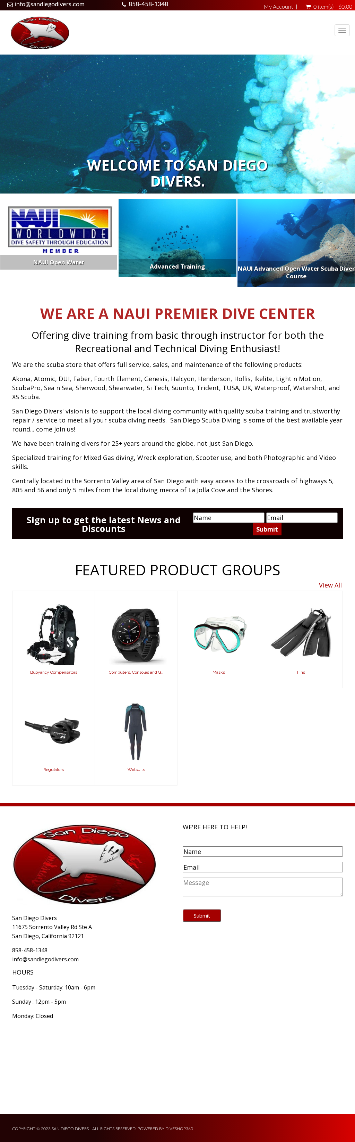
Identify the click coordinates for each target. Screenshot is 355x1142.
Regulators (53, 769)
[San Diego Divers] (40, 32)
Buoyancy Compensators (53, 672)
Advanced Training (177, 266)
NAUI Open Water (58, 262)
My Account (278, 7)
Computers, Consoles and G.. (136, 672)
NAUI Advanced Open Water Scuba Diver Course (296, 272)
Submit (202, 915)
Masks (219, 672)
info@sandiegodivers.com (50, 4)
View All (330, 585)
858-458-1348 (148, 4)
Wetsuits (136, 769)
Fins (301, 672)
